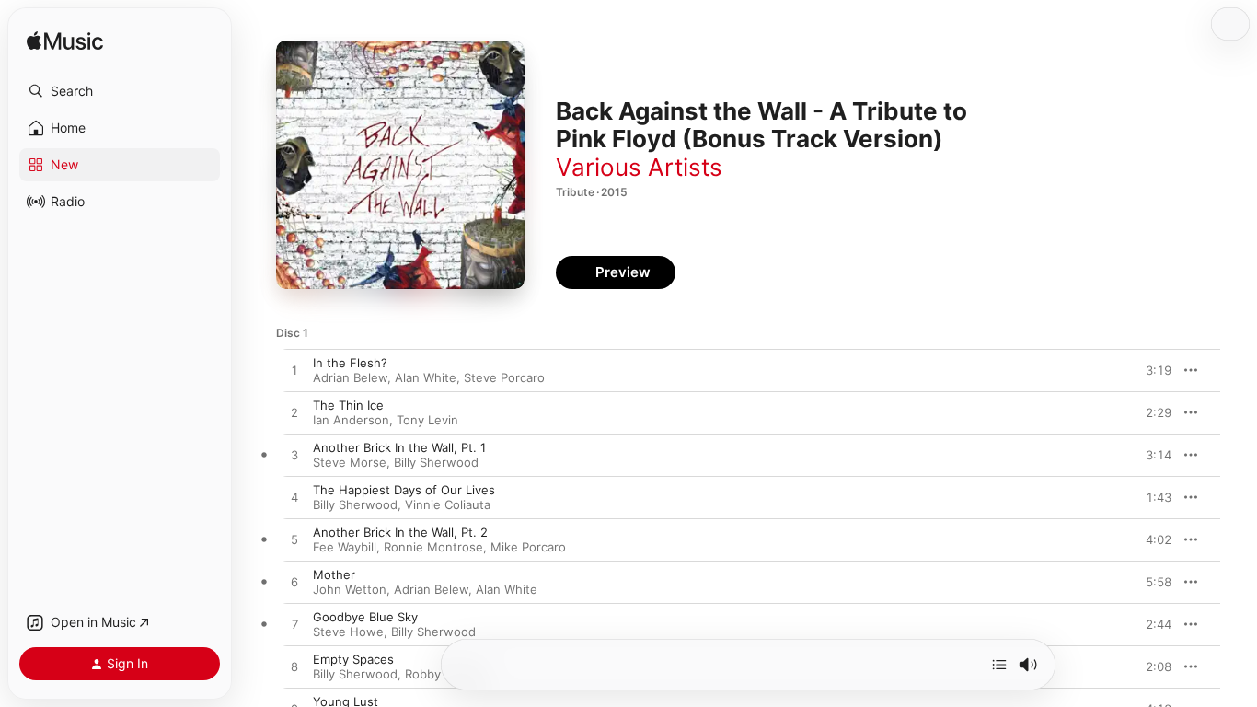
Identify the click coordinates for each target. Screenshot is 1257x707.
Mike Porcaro (528, 546)
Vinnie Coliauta (447, 504)
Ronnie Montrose (433, 546)
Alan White (425, 377)
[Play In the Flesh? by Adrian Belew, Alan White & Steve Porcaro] (294, 371)
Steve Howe (348, 631)
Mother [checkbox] (334, 574)
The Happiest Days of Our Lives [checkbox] (404, 489)
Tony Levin (427, 419)
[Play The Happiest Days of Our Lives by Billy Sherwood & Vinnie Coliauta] (294, 498)
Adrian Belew (350, 377)
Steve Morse (349, 462)
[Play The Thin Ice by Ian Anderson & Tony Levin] (294, 413)
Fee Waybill (344, 546)
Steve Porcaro (504, 377)
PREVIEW (1151, 370)
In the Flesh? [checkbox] (350, 362)
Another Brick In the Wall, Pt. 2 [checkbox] (400, 532)
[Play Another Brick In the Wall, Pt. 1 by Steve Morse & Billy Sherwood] (294, 455)
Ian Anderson (351, 419)
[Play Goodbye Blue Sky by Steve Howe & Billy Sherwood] (294, 625)
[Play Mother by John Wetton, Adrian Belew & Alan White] (294, 582)
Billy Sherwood (436, 462)
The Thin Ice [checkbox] (348, 405)
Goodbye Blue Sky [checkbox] (365, 616)
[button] (119, 91)
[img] (65, 41)
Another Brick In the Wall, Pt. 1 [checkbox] (399, 447)
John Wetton (349, 589)
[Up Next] (999, 665)
